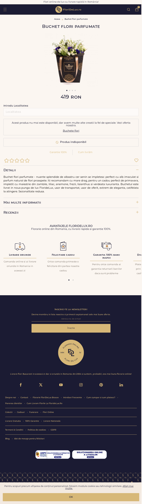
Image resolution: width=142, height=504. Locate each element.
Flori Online (48, 412)
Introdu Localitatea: (15, 106)
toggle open (5, 9)
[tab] (69, 280)
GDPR (53, 430)
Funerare (34, 412)
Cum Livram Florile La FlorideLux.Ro (44, 404)
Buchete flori (71, 131)
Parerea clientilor (14, 404)
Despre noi (10, 398)
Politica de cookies (37, 430)
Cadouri (21, 412)
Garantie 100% (58, 152)
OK (71, 497)
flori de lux (68, 9)
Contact (24, 398)
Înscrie (71, 328)
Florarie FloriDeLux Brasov (46, 398)
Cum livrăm (85, 152)
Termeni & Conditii (14, 430)
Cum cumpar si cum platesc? (101, 398)
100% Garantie (32, 421)
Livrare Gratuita (13, 421)
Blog (7, 439)
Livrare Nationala (51, 421)
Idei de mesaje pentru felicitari (29, 439)
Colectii (9, 412)
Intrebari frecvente (72, 398)
